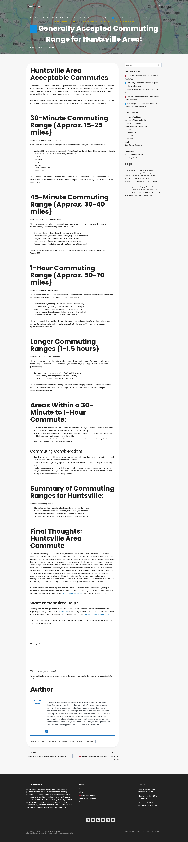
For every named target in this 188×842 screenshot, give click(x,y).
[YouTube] (93, 820)
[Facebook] (98, 820)
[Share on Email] (50, 651)
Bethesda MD (128, 176)
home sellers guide (130, 187)
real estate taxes (129, 195)
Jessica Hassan (37, 47)
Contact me (63, 611)
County (128, 129)
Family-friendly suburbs (150, 181)
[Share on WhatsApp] (50, 658)
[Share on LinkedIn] (50, 645)
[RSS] (113, 820)
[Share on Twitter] (50, 638)
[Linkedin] (103, 820)
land (140, 189)
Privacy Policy (128, 831)
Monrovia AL (153, 189)
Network (55, 831)
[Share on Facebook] (50, 635)
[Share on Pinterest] (50, 648)
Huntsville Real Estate (134, 154)
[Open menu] (160, 5)
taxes (136, 195)
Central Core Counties (63, 21)
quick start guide (156, 192)
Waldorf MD (152, 195)
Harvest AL (148, 184)
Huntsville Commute (66, 741)
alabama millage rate (137, 170)
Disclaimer (158, 831)
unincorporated (143, 195)
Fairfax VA (139, 181)
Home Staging (141, 187)
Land (127, 142)
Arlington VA (141, 173)
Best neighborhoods (151, 173)
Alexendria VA (129, 173)
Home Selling (130, 132)
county (153, 176)
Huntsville (77, 21)
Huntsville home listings (72, 593)
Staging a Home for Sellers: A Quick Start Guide (46, 755)
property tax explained (143, 192)
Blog (81, 792)
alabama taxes (149, 170)
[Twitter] (88, 820)
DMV (136, 178)
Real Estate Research (134, 145)
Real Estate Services (87, 798)
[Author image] (27, 47)
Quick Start (129, 135)
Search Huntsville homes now (96, 614)
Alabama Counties (88, 795)
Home (81, 789)
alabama (127, 170)
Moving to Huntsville (130, 192)
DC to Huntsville (129, 178)
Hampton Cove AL (138, 184)
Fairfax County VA (130, 181)
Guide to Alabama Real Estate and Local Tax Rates (100, 756)
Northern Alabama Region (114, 21)
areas (135, 173)
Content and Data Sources (143, 831)
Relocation (129, 21)
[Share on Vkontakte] (50, 655)
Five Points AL (128, 184)
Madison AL (146, 189)
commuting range (49, 741)
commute (35, 741)
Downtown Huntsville (144, 178)
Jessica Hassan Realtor (86, 741)
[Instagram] (108, 820)
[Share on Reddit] (50, 642)
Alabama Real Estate (134, 117)
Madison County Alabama (92, 21)
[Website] (46, 731)
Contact (82, 802)
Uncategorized (131, 157)
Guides (127, 148)
